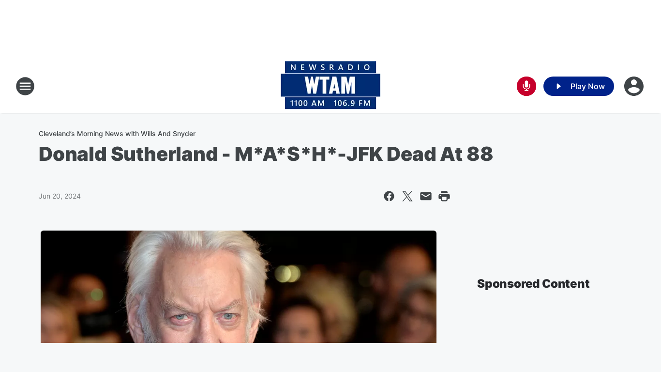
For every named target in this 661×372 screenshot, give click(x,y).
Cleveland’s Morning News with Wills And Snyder (117, 133)
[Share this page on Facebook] (389, 196)
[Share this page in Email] (426, 196)
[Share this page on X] (407, 196)
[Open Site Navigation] (25, 86)
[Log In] (635, 86)
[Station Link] (330, 86)
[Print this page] (444, 196)
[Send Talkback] (526, 86)
